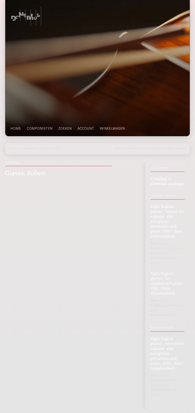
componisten (40, 129)
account (86, 129)
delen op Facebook (127, 148)
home (15, 129)
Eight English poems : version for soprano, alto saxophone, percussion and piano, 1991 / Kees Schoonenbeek (167, 220)
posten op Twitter (152, 148)
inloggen (181, 148)
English (169, 148)
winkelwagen (112, 129)
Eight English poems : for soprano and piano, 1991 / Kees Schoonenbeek (167, 282)
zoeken (65, 129)
